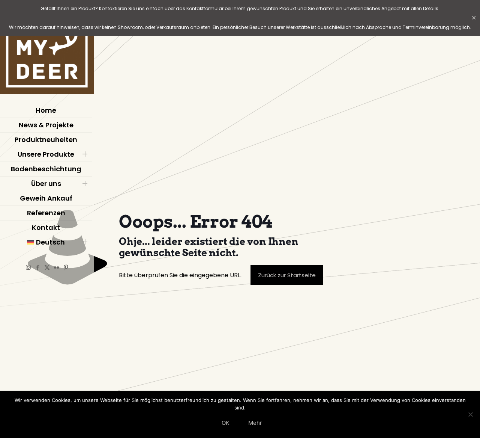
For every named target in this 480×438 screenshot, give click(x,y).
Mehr (255, 422)
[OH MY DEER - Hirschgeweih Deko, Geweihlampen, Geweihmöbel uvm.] (47, 49)
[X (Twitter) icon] (47, 267)
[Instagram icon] (28, 267)
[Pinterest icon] (66, 267)
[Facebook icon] (37, 267)
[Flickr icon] (56, 267)
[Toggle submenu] (85, 154)
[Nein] (470, 414)
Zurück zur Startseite (287, 275)
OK (226, 422)
